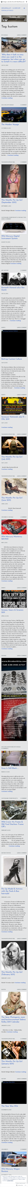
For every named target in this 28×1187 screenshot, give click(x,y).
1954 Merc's (4, 517)
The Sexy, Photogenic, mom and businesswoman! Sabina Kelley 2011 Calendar (13, 1019)
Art (2, 270)
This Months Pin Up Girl (8, 162)
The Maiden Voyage (10, 125)
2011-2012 (4, 104)
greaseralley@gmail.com (11, 698)
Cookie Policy (10, 1180)
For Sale (20, 217)
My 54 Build (4, 35)
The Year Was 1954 (9, 1106)
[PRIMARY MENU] (24, 8)
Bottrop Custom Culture (11, 359)
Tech (24, 217)
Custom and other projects (9, 217)
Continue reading (6, 98)
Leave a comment (22, 35)
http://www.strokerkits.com (13, 694)
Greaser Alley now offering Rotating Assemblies (12, 680)
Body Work (10, 746)
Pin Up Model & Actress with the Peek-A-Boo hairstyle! (11, 891)
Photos (8, 852)
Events (3, 327)
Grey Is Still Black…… (10, 768)
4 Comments (4, 748)
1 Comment (23, 104)
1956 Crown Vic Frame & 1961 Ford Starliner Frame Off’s (12, 824)
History (6, 270)
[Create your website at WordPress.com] (14, 2)
